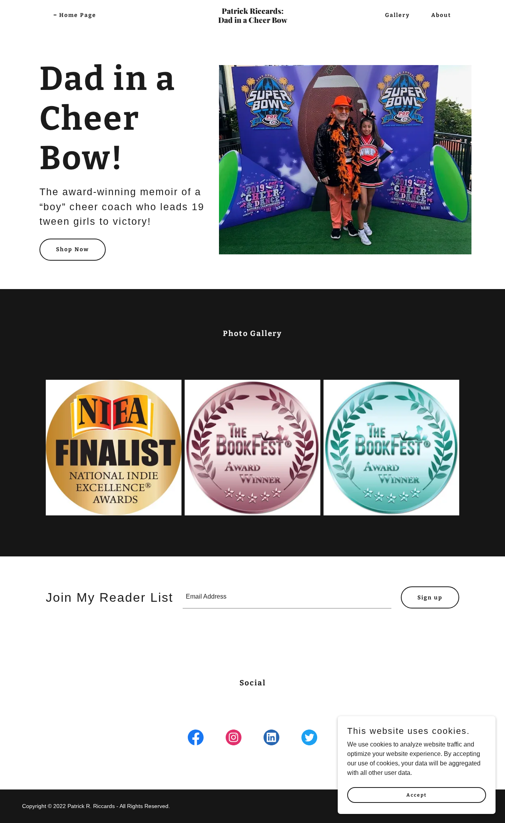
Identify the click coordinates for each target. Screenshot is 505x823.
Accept (416, 794)
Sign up (430, 597)
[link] (252, 20)
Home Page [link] (77, 15)
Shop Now (72, 249)
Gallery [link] (397, 15)
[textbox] (287, 597)
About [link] (441, 15)
